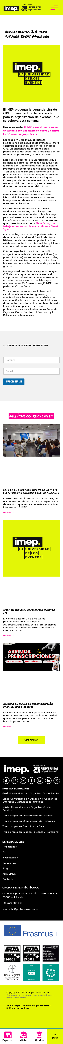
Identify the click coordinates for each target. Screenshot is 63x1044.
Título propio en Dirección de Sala (23, 826)
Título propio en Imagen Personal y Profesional (30, 832)
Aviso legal (13, 1006)
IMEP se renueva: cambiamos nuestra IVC (29, 611)
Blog (5, 868)
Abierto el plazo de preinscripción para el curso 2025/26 (28, 705)
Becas (5, 852)
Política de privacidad (36, 1006)
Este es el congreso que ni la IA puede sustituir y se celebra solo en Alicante (31, 491)
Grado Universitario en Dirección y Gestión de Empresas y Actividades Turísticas (29, 800)
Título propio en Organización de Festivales (28, 821)
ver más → (8, 512)
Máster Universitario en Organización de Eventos (26, 809)
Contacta (7, 879)
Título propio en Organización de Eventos (27, 815)
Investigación (10, 858)
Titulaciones (9, 847)
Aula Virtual (9, 874)
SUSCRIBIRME (14, 382)
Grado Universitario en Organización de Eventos (31, 793)
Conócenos (9, 863)
